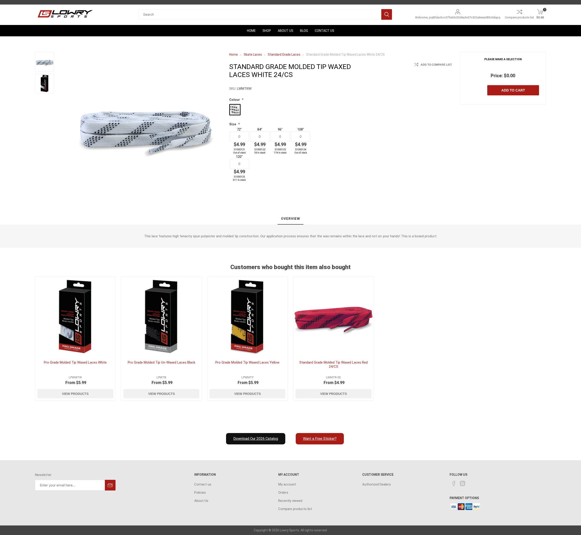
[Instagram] (462, 483)
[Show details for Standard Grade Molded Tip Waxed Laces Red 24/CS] (333, 316)
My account (287, 484)
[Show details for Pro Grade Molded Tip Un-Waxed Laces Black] (161, 316)
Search (386, 14)
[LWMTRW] (44, 62)
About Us (201, 501)
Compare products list (519, 17)
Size (233, 124)
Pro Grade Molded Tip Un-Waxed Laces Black (161, 362)
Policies (200, 492)
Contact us (202, 484)
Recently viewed (290, 501)
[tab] (290, 219)
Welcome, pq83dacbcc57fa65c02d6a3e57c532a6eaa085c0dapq (457, 17)
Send (110, 485)
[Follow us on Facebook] (454, 483)
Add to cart (513, 90)
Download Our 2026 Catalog (255, 438)
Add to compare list (436, 64)
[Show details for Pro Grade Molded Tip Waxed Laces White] (75, 316)
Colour (235, 100)
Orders (283, 492)
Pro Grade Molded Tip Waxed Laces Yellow (247, 362)
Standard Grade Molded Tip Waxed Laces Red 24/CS (333, 364)
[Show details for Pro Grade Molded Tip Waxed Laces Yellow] (247, 316)
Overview (290, 219)
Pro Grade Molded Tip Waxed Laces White (75, 362)
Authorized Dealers (376, 484)
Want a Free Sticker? (320, 438)
